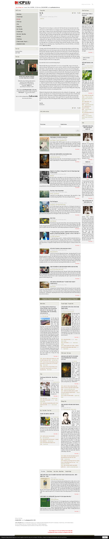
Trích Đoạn (49, 471)
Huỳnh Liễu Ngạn (54, 398)
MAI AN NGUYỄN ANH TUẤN (56, 269)
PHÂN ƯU (87, 162)
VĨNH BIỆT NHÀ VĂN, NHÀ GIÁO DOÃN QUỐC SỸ (88, 127)
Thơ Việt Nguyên (54, 201)
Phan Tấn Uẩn (53, 286)
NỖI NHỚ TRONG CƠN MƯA (87, 63)
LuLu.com (34, 89)
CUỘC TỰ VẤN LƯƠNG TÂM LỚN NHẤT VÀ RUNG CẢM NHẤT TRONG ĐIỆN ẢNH (69, 388)
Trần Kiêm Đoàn (55, 417)
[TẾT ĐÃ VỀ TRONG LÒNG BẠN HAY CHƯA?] (44, 251)
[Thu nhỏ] (40, 13)
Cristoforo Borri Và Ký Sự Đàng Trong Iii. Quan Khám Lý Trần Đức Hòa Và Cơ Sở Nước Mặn (49, 363)
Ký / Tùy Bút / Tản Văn (45, 410)
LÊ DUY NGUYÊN (89, 97)
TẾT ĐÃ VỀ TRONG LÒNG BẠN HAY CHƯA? (60, 248)
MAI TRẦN (67, 463)
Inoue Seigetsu (53, 140)
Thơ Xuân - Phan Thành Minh (57, 190)
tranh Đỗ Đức (56, 193)
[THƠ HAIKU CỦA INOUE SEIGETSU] (44, 144)
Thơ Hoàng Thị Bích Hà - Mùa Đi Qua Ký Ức (48, 378)
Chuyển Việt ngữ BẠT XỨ (61, 140)
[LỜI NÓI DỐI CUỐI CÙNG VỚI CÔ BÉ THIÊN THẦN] (66, 319)
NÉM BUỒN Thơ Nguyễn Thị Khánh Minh (86, 108)
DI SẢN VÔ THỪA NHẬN (68, 395)
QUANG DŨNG (18, 51)
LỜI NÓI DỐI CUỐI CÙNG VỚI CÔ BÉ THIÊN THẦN (70, 307)
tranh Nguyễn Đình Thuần (61, 204)
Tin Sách (43, 471)
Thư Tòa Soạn (85, 10)
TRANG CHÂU (73, 409)
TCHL (87, 142)
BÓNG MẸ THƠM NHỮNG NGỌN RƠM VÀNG (61, 154)
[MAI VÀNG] (44, 221)
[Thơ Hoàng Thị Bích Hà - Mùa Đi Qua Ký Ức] (45, 389)
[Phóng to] (42, 13)
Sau (78, 13)
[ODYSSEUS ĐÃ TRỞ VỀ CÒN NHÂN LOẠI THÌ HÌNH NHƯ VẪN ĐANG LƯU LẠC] (66, 370)
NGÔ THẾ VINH (45, 316)
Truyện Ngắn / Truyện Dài (67, 303)
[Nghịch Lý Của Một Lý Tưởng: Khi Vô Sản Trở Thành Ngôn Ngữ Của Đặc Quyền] (44, 177)
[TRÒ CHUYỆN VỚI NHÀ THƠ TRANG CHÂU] (66, 418)
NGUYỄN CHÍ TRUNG (55, 236)
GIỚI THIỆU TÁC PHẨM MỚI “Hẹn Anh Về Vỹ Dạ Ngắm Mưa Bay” (55, 496)
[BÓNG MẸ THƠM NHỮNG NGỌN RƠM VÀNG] (44, 161)
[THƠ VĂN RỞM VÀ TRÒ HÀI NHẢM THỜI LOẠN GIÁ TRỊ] (44, 270)
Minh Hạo (52, 175)
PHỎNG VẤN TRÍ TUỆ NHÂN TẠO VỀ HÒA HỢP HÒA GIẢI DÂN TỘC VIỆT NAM (70, 457)
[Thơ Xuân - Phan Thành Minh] (44, 194)
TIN (83, 122)
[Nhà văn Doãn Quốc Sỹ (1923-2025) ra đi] (88, 210)
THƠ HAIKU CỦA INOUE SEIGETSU (58, 137)
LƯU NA (42, 18)
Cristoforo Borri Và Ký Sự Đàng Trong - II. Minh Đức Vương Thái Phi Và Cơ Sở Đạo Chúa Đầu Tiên (49, 368)
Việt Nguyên (52, 204)
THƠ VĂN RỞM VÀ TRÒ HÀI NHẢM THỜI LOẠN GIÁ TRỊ (64, 266)
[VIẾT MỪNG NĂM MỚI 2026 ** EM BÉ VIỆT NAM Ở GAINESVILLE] (44, 285)
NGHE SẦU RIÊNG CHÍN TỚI (47, 413)
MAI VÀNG (52, 218)
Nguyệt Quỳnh (65, 348)
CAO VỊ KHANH (88, 115)
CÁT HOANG (66, 342)
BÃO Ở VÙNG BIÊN (46, 400)
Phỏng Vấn (63, 401)
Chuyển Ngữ (68, 471)
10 (65, 134)
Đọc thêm (77, 149)
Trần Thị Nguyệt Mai (66, 409)
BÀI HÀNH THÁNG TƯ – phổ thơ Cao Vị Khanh (88, 114)
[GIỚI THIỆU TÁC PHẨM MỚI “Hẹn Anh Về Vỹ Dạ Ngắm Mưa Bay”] (45, 502)
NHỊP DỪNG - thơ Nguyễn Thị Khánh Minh (86, 103)
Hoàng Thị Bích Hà (54, 251)
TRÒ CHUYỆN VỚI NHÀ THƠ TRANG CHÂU (70, 405)
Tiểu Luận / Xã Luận (66, 353)
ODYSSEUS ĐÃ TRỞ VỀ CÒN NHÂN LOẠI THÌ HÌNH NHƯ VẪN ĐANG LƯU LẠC (69, 358)
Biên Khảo (42, 303)
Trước (74, 13)
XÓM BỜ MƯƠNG (67, 339)
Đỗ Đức (51, 193)
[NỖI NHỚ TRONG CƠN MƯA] (87, 75)
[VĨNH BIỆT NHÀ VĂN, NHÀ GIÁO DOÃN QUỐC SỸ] (88, 137)
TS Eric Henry (61, 479)
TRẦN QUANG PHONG (55, 157)
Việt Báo (87, 215)
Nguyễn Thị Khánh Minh (89, 104)
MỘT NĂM (45, 398)
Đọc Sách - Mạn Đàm (59, 471)
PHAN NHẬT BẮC (46, 437)
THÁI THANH (53, 221)
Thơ (41, 374)
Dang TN (85, 110)
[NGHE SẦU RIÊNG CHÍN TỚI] (45, 421)
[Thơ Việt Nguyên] (44, 206)
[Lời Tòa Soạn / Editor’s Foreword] (87, 20)
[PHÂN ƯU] (88, 172)
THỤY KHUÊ (49, 369)
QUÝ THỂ (17, 52)
